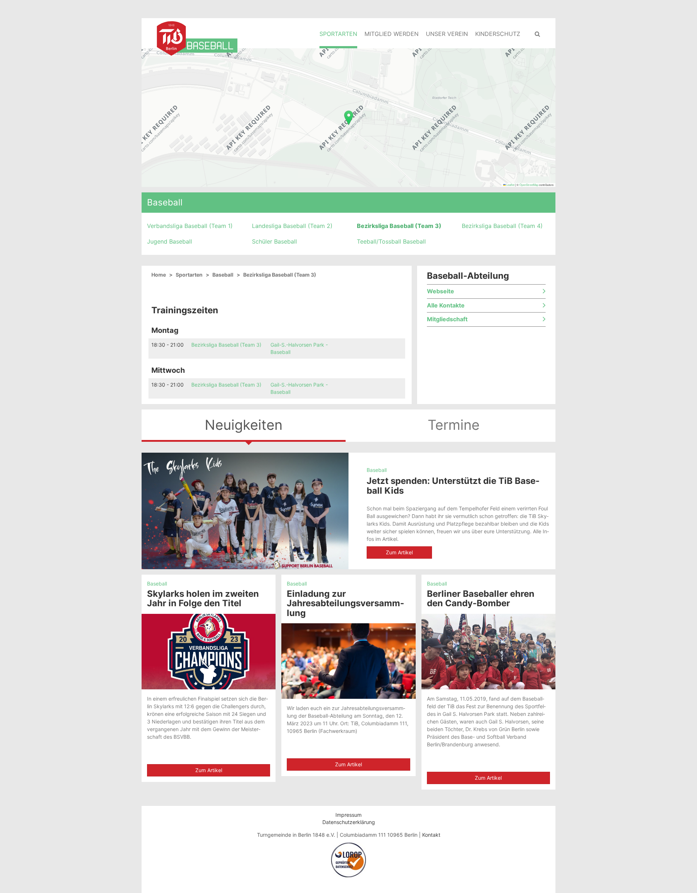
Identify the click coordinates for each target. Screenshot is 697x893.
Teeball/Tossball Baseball (391, 241)
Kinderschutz (497, 33)
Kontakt (431, 835)
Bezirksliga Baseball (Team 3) (399, 225)
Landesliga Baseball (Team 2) (292, 225)
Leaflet (510, 185)
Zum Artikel (399, 552)
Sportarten (338, 33)
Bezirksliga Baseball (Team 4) (502, 225)
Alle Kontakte (446, 305)
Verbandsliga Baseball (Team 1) (190, 225)
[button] (348, 117)
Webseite (440, 291)
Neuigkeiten (243, 424)
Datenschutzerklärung (348, 822)
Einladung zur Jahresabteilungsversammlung (345, 603)
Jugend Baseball (169, 241)
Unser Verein (447, 33)
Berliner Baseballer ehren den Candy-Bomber (480, 598)
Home (158, 275)
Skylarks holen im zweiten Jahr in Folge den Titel (203, 598)
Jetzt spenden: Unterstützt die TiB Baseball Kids (453, 486)
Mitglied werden (391, 33)
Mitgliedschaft (447, 319)
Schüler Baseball (274, 241)
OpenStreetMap (528, 185)
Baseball (165, 202)
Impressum (348, 815)
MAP (348, 117)
